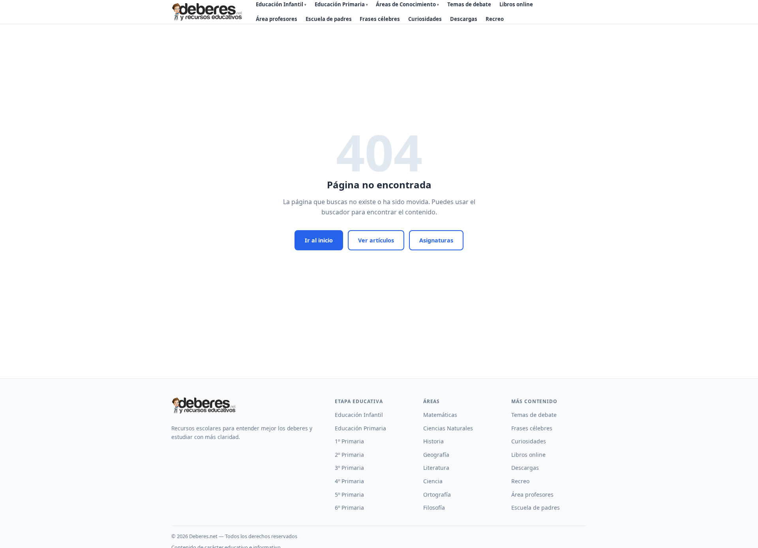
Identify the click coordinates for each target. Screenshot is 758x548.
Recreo (495, 19)
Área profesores (276, 19)
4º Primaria (349, 481)
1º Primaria (349, 441)
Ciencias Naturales (448, 428)
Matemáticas (440, 415)
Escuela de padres (329, 19)
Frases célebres (380, 19)
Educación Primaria (360, 428)
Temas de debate (534, 415)
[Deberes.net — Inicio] (208, 12)
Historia (433, 441)
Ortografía (437, 494)
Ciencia (433, 481)
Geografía (436, 454)
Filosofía (434, 507)
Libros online (528, 454)
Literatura (436, 467)
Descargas (463, 19)
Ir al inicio (319, 240)
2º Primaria (349, 454)
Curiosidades (425, 19)
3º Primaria (349, 467)
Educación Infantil (359, 415)
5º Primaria (349, 494)
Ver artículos (376, 240)
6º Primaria (349, 507)
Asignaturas (436, 240)
